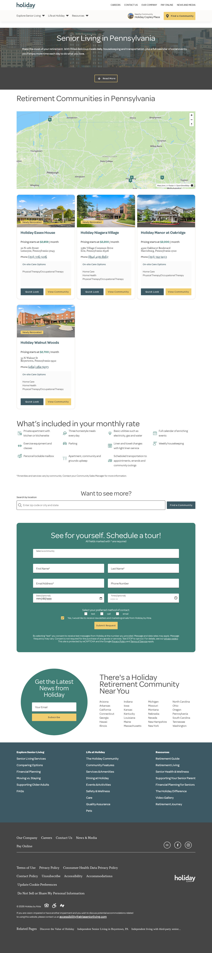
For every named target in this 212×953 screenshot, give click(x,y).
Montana (153, 709)
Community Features (100, 765)
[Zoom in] (191, 115)
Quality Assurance (98, 804)
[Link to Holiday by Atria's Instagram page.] (188, 845)
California (105, 709)
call (109, 613)
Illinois (103, 726)
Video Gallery (165, 798)
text (93, 613)
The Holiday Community (102, 759)
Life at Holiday (56, 15)
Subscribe (54, 717)
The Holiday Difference (171, 791)
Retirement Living (167, 765)
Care (89, 798)
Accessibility (73, 876)
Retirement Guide (168, 759)
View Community (58, 291)
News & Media (86, 838)
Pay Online (167, 5)
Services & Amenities (100, 772)
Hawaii (103, 722)
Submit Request (106, 625)
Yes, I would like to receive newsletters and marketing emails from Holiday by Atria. (109, 618)
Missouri (153, 705)
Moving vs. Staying (29, 778)
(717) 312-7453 (157, 256)
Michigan (153, 701)
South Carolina (181, 717)
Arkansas (104, 705)
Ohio (175, 705)
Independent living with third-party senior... (156, 929)
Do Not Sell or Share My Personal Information (51, 893)
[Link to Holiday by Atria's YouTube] (167, 845)
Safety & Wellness (98, 791)
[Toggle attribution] (192, 185)
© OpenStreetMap (181, 185)
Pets (89, 811)
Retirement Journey (169, 804)
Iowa (126, 705)
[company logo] (26, 5)
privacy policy (171, 638)
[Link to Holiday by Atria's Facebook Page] (177, 845)
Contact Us (131, 5)
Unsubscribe (51, 876)
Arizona (103, 701)
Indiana (128, 701)
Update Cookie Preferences (37, 884)
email (125, 613)
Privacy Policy (119, 641)
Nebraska (153, 713)
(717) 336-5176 (37, 256)
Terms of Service (139, 641)
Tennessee (179, 722)
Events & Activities (98, 785)
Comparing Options (30, 765)
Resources (78, 15)
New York (153, 726)
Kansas (128, 709)
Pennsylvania (180, 713)
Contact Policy (27, 876)
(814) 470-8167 (98, 256)
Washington (180, 726)
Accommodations (99, 876)
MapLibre (161, 185)
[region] (106, 150)
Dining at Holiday (97, 778)
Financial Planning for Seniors (175, 785)
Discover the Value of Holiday (57, 929)
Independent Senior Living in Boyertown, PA (102, 929)
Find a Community (181, 505)
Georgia (103, 717)
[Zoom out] (191, 119)
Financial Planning (29, 772)
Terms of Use (26, 868)
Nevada (152, 717)
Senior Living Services (31, 759)
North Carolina (181, 701)
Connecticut (106, 713)
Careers (115, 5)
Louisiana (129, 717)
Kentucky (129, 713)
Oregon (177, 709)
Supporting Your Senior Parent (175, 778)
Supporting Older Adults (33, 785)
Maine (127, 722)
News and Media (186, 5)
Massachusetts (132, 726)
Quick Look (32, 291)
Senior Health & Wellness (172, 772)
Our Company (149, 5)
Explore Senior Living (29, 15)
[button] (49, 120)
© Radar (170, 185)
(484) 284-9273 (38, 367)
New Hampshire (157, 722)
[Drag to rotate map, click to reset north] (191, 124)
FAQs (20, 791)
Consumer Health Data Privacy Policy (90, 868)
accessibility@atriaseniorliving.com (83, 917)
